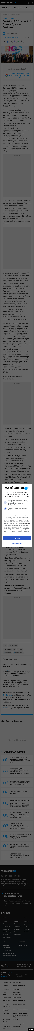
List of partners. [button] (26, 523)
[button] (17, 513)
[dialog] (17, 515)
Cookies (31, 1029)
